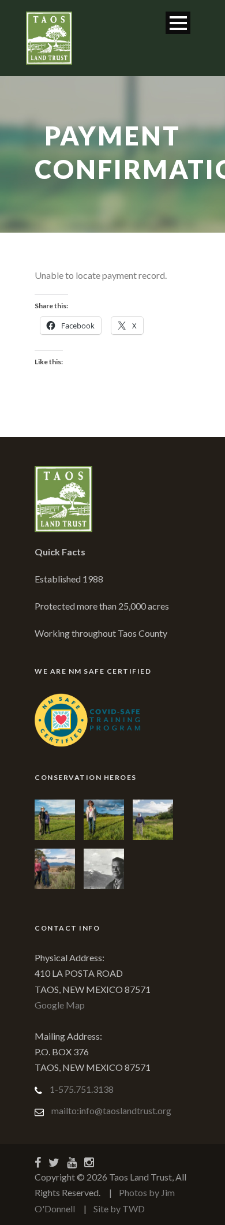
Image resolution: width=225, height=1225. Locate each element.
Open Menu (178, 23)
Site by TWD (119, 1208)
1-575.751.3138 (82, 1089)
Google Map (60, 1004)
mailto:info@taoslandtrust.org (111, 1110)
